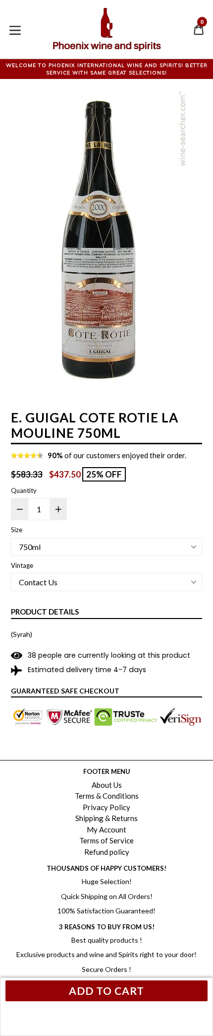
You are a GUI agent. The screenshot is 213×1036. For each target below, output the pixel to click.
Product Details (45, 611)
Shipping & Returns (106, 818)
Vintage (22, 565)
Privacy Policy (106, 807)
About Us (107, 784)
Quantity (24, 490)
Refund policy (106, 851)
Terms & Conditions (107, 795)
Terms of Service (106, 840)
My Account (106, 829)
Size (16, 530)
